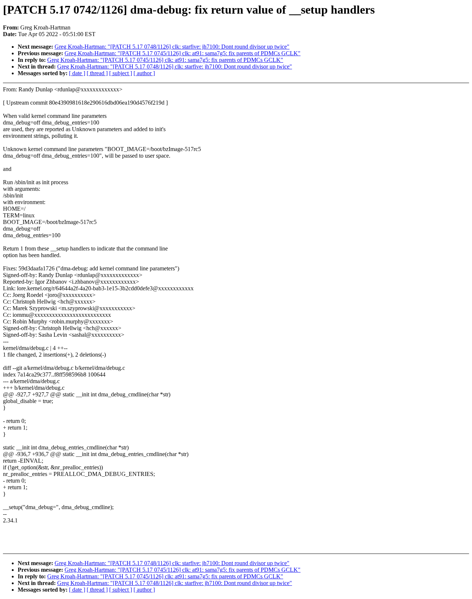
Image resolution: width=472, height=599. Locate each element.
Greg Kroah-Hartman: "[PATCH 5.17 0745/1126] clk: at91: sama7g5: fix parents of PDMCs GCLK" (183, 53)
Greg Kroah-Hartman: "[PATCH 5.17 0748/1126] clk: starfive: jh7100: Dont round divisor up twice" (172, 46)
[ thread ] (97, 73)
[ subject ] (120, 73)
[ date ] (77, 73)
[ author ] (144, 73)
